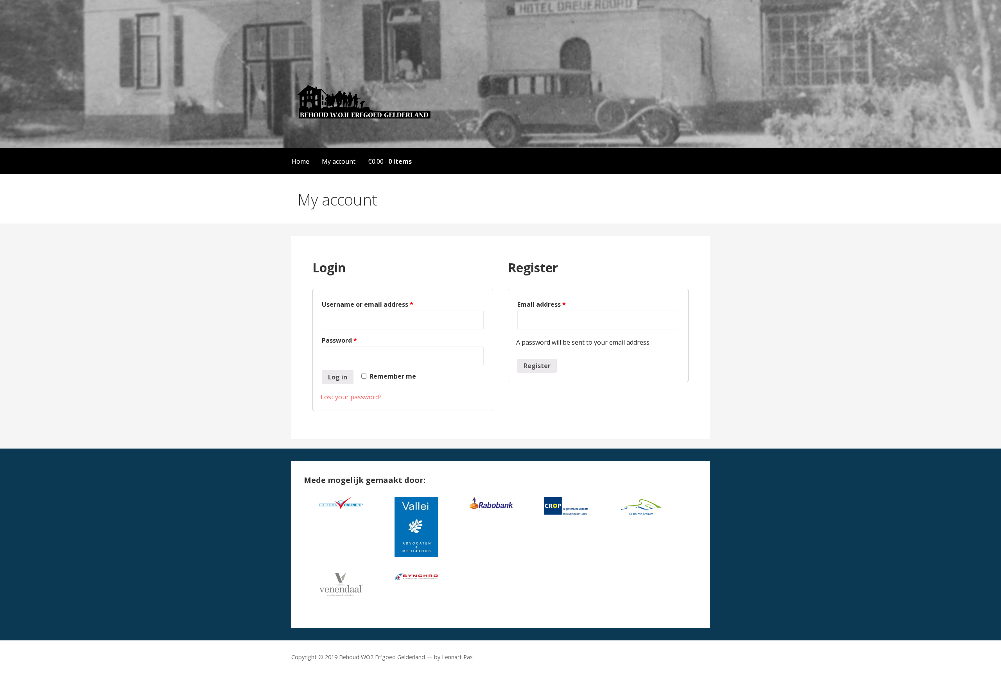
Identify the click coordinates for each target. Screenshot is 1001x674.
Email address (541, 304)
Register (537, 365)
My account (338, 161)
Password (339, 340)
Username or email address (367, 304)
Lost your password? (351, 397)
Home (300, 161)
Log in (337, 377)
